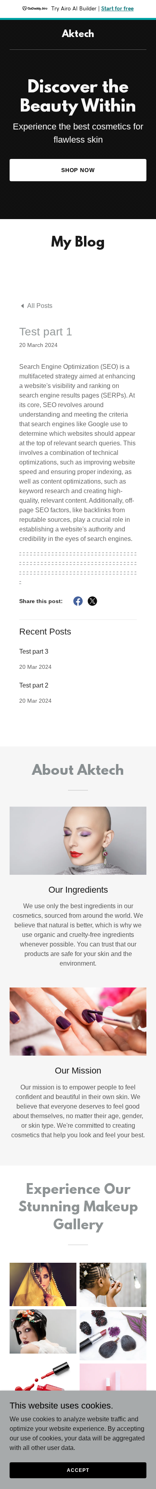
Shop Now (78, 170)
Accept (78, 1470)
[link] (78, 34)
